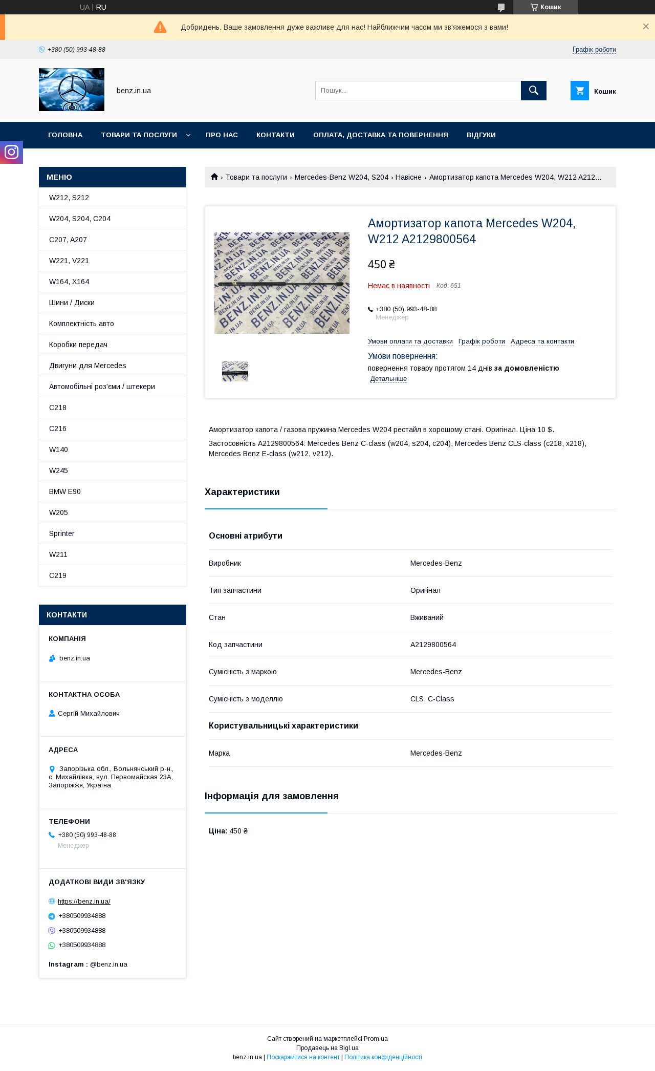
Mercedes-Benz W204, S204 (341, 177)
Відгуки (481, 135)
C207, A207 (68, 239)
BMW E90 (65, 491)
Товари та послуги (139, 135)
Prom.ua (376, 1038)
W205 (58, 512)
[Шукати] (534, 90)
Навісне (409, 177)
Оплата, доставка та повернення (380, 135)
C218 (58, 407)
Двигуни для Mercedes (87, 365)
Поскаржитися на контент (303, 1057)
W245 (58, 470)
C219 (58, 575)
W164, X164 (69, 281)
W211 (58, 554)
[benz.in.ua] (71, 108)
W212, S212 (69, 198)
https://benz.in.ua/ (84, 901)
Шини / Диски (72, 302)
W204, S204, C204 (80, 219)
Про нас (222, 135)
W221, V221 (69, 260)
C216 (58, 428)
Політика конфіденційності (383, 1057)
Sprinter (62, 533)
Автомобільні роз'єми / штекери (102, 386)
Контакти (275, 135)
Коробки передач (78, 344)
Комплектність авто (81, 323)
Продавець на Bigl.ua (327, 1048)
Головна (65, 135)
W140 (58, 449)
